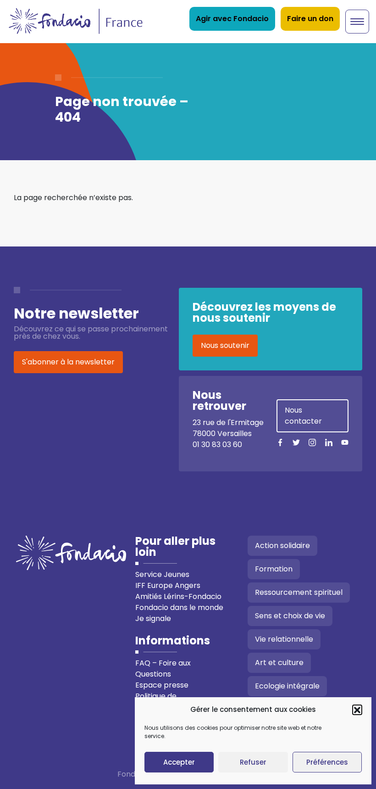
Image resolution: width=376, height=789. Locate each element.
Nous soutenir (225, 345)
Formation (274, 569)
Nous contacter (303, 415)
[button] (357, 709)
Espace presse (161, 685)
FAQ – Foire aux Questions (163, 668)
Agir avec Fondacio (232, 18)
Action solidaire (282, 545)
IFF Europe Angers (167, 585)
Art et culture (279, 662)
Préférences (327, 762)
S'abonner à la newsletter (68, 362)
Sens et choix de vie (290, 615)
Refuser (253, 762)
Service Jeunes (162, 574)
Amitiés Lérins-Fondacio (178, 596)
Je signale (153, 618)
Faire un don (310, 18)
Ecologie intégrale (287, 686)
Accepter (179, 762)
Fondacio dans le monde (179, 607)
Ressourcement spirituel (299, 592)
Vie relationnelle (284, 639)
